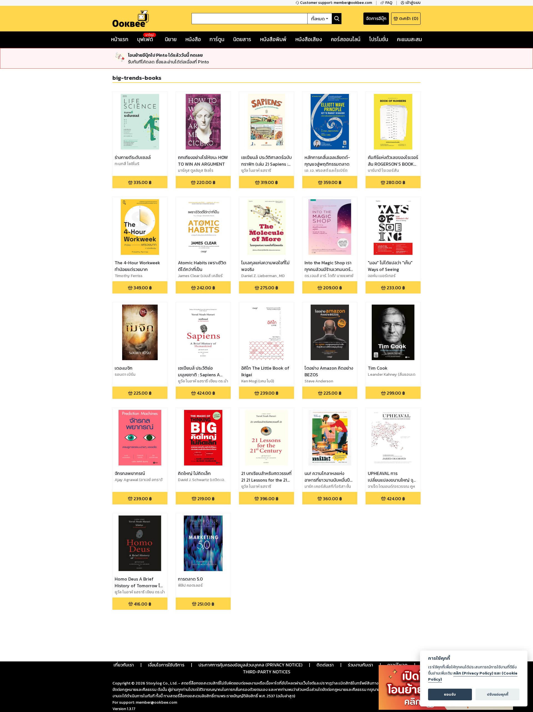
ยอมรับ (450, 694)
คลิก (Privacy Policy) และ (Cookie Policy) (472, 676)
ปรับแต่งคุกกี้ (497, 694)
